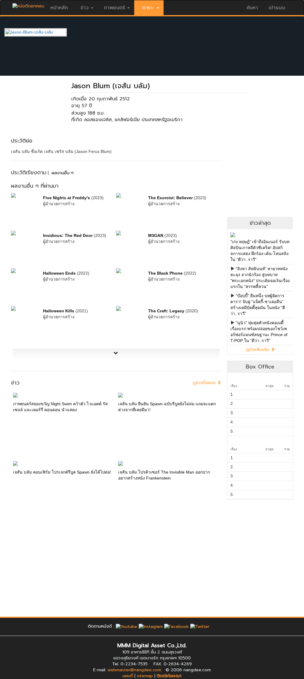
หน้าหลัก (59, 7)
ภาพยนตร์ (114, 7)
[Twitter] (199, 626)
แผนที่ (128, 676)
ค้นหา (252, 7)
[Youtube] (126, 626)
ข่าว (84, 7)
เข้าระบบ (277, 7)
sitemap (145, 676)
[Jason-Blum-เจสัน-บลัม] (40, 32)
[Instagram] (151, 626)
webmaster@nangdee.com (134, 670)
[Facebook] (176, 626)
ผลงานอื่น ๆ (63, 173)
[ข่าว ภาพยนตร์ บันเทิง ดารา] (28, 4)
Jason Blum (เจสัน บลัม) (110, 85)
